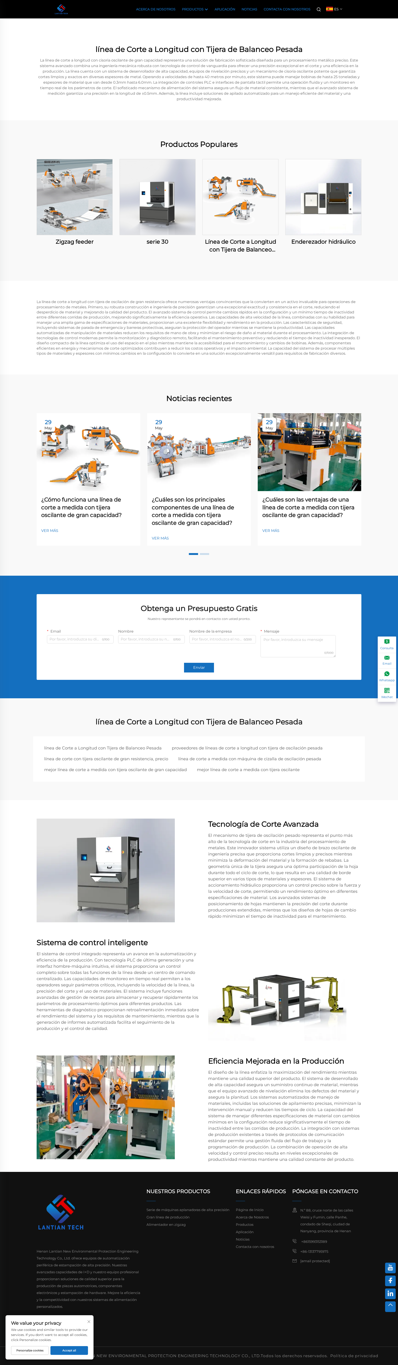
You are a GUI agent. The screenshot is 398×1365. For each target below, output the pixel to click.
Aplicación (225, 9)
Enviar (199, 667)
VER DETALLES (74, 197)
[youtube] (390, 1268)
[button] (193, 554)
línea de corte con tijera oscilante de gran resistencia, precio (106, 758)
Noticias (249, 9)
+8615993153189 (313, 1241)
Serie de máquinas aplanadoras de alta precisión (187, 1210)
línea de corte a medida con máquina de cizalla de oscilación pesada (249, 758)
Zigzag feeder (75, 241)
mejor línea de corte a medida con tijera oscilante (248, 769)
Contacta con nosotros (287, 9)
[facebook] (390, 1281)
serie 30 (157, 241)
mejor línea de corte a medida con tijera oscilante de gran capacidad (115, 769)
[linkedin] (390, 1293)
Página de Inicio (249, 1210)
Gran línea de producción (168, 1217)
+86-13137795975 (314, 1251)
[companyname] (61, 9)
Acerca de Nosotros (156, 9)
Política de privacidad (354, 1355)
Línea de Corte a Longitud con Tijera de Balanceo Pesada (240, 245)
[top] (390, 1306)
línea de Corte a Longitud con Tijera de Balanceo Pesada (103, 748)
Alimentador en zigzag (166, 1224)
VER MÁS (49, 530)
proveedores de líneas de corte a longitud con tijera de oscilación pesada (247, 748)
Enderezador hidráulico (323, 241)
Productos (193, 9)
